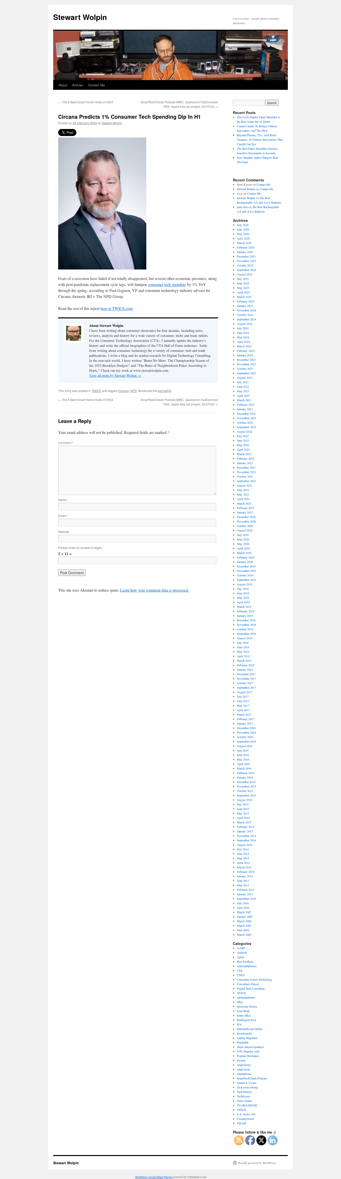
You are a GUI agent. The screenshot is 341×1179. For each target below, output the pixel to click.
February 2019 (245, 611)
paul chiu (242, 207)
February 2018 (245, 665)
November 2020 (246, 521)
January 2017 (245, 723)
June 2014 (243, 854)
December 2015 (246, 782)
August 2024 (244, 324)
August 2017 (244, 692)
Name (63, 500)
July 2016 (243, 750)
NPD (133, 391)
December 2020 (246, 517)
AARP (241, 948)
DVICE (241, 993)
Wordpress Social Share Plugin (153, 1177)
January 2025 (245, 306)
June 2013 (243, 881)
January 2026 (245, 252)
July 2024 (243, 328)
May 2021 (243, 494)
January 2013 (245, 894)
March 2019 (244, 607)
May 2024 (243, 337)
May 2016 (243, 759)
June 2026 (243, 229)
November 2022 (246, 418)
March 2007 (244, 912)
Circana (123, 391)
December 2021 (246, 467)
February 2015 (245, 827)
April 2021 (243, 499)
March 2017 (244, 714)
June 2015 (243, 809)
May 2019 (243, 598)
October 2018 (245, 629)
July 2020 (243, 535)
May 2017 (243, 705)
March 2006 (244, 921)
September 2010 (246, 899)
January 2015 (245, 831)
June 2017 (243, 701)
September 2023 (246, 373)
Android (242, 952)
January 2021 (245, 512)
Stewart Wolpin (80, 16)
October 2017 (245, 683)
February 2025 (245, 301)
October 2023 (245, 369)
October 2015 (245, 791)
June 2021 (243, 490)
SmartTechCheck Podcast (252, 1078)
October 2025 (245, 265)
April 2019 (243, 602)
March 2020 (244, 553)
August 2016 (244, 746)
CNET (241, 975)
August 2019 (244, 584)
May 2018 (243, 652)
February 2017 (245, 719)
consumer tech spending (167, 284)
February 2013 (245, 890)
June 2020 (243, 539)
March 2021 (244, 503)
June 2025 (243, 283)
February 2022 (245, 458)
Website (63, 531)
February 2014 (245, 872)
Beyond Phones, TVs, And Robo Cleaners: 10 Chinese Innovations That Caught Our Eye (260, 139)
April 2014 (243, 863)
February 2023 (245, 404)
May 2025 (243, 288)
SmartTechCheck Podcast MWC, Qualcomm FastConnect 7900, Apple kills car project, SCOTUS (179, 104)
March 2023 (244, 400)
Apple (240, 957)
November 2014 (246, 836)
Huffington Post (246, 1020)
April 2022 (243, 449)
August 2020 (244, 530)
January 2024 (245, 355)
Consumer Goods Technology (254, 979)
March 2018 (244, 660)
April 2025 (243, 292)
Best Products (245, 961)
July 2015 (243, 804)
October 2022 (245, 422)
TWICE (96, 391)
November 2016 (246, 732)
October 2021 (245, 476)
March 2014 (244, 867)
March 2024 (244, 346)
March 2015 (244, 822)
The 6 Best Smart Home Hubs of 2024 (85, 102)
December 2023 (246, 360)
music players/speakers (250, 1047)
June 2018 (243, 647)
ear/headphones (246, 997)
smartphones (244, 1074)
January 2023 (245, 409)
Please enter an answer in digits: (80, 547)
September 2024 (246, 319)
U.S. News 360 (246, 1114)
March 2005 (244, 925)
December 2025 (246, 256)
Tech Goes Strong (247, 1087)
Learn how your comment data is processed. (154, 590)
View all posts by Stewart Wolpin (115, 375)
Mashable (242, 1042)
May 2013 (243, 885)
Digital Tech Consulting (251, 988)
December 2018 (246, 620)
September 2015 (246, 795)
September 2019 (246, 580)
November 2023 (246, 364)
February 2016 (245, 773)
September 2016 (246, 741)
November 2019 (246, 571)
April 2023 (243, 395)
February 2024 (245, 351)
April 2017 (243, 710)
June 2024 (243, 333)
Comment (65, 442)
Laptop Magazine (247, 1038)
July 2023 (243, 382)
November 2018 (246, 625)
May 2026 (243, 234)
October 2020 (245, 526)
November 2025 (246, 261)
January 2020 (245, 562)
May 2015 (243, 813)
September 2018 (246, 634)
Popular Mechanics (248, 1056)
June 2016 (243, 755)
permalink (164, 391)
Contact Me (96, 85)
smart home (244, 1065)
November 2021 (246, 472)
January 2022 (245, 463)
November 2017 (246, 678)
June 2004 (243, 930)
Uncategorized (245, 1119)
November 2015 (246, 786)
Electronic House (247, 1006)
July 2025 (243, 279)
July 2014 (243, 849)
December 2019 (246, 566)
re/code (241, 1060)
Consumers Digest (248, 984)
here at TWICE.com (117, 308)
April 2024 (243, 342)
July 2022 (243, 436)
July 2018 (243, 643)
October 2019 (245, 575)
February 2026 (245, 247)
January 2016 (245, 777)
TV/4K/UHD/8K (247, 1105)
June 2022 (243, 440)
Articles (77, 85)
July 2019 (243, 589)
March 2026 (244, 243)
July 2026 (243, 225)
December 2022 (246, 413)
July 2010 (243, 903)
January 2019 (245, 616)
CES (239, 970)
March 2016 (244, 768)
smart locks (243, 1069)
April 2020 (243, 548)
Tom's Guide (244, 1101)
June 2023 (243, 387)
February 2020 (245, 557)
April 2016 (243, 764)
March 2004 (244, 934)
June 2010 (243, 908)
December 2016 (246, 728)
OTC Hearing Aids (248, 1051)
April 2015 (243, 818)
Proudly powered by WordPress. (257, 1163)
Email (63, 516)
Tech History (244, 1092)
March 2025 (244, 297)
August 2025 (244, 274)
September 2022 (246, 427)
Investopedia (244, 1033)
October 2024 (245, 315)
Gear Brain (243, 1011)
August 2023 (244, 378)
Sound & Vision (246, 1083)
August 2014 (244, 845)
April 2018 (243, 656)
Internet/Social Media (249, 1029)
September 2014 (246, 840)
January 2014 (245, 876)
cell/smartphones (247, 966)
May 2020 (243, 544)
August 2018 (244, 638)
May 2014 (243, 858)
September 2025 (246, 270)
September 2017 (246, 687)
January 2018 (245, 669)
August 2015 (244, 800)
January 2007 (245, 916)
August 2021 (244, 485)
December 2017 (246, 674)
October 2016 (245, 737)
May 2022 (243, 445)
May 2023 (243, 391)
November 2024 (246, 310)
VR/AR (241, 1123)
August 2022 (244, 431)
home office (244, 1015)
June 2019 (243, 593)
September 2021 (246, 481)
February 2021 (245, 508)
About (63, 85)
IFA (239, 1024)
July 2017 (243, 696)
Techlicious (243, 1096)
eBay (240, 1002)
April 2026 (243, 238)
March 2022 (244, 454)
